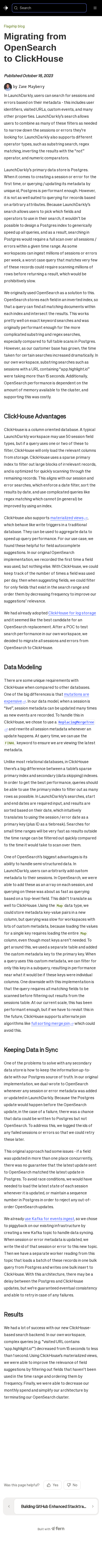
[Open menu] (95, 7)
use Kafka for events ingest (49, 1218)
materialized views (67, 517)
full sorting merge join (50, 1023)
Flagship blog (14, 26)
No (75, 1485)
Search (25, 7)
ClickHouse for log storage (72, 612)
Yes (55, 1485)
